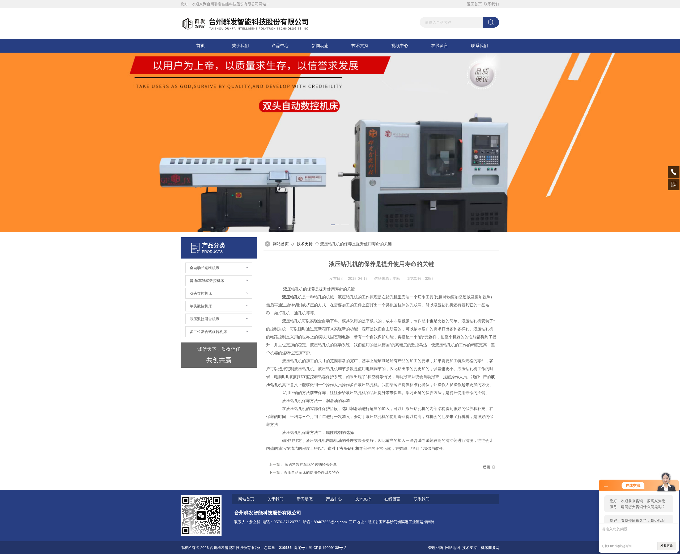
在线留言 (439, 45)
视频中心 (399, 45)
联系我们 (491, 4)
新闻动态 (320, 45)
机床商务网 (490, 547)
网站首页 (281, 244)
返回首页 (474, 4)
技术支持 (359, 45)
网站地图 (452, 547)
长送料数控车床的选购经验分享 (311, 464)
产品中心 (280, 45)
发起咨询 (666, 546)
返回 (486, 467)
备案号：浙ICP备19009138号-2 (320, 547)
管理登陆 (435, 547)
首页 (200, 45)
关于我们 (240, 45)
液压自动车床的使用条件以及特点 (311, 472)
